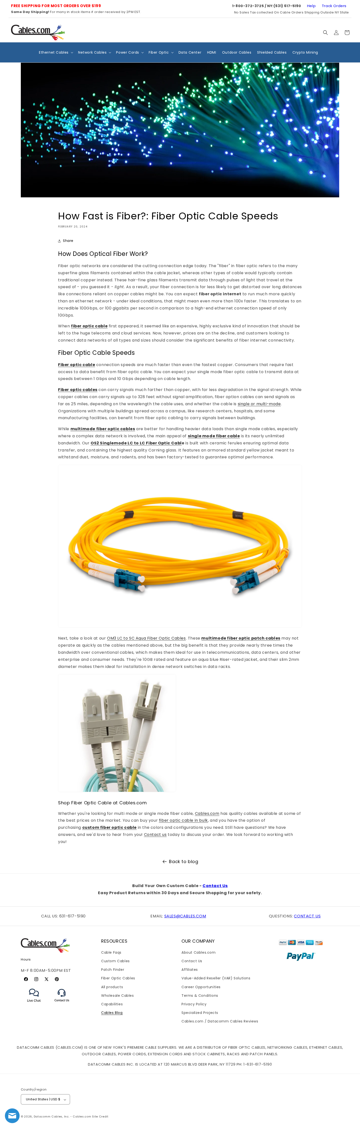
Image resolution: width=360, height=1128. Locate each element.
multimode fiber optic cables (103, 429)
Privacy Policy (193, 1004)
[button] (325, 32)
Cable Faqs (111, 952)
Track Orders (334, 5)
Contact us (155, 834)
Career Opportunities (201, 986)
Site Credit (100, 1117)
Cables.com (207, 813)
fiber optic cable (89, 326)
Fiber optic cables (77, 389)
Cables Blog (112, 1012)
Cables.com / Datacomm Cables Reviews (219, 1021)
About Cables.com (198, 952)
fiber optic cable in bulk (183, 820)
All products (112, 986)
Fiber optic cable (76, 365)
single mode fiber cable (214, 436)
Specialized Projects (199, 1012)
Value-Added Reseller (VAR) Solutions (216, 978)
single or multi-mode (259, 404)
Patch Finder (112, 969)
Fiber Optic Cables (118, 978)
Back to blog (183, 861)
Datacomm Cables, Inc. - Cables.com (62, 1117)
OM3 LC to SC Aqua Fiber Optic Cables (146, 638)
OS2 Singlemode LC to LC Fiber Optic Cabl (136, 443)
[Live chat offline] (12, 1115)
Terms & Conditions (199, 995)
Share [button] (68, 240)
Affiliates (189, 969)
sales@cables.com (185, 916)
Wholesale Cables (117, 995)
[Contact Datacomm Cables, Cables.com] (62, 1005)
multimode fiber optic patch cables (240, 638)
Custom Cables (115, 961)
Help (311, 5)
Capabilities (112, 1004)
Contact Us (215, 886)
